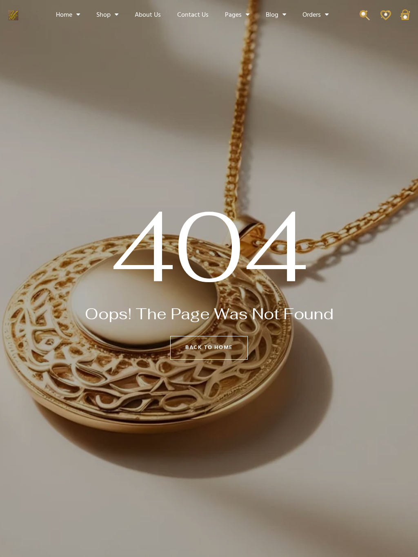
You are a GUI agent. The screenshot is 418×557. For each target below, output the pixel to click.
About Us (148, 15)
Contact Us (193, 15)
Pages (233, 15)
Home (64, 15)
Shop (103, 15)
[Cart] (405, 19)
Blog (272, 15)
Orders (311, 15)
